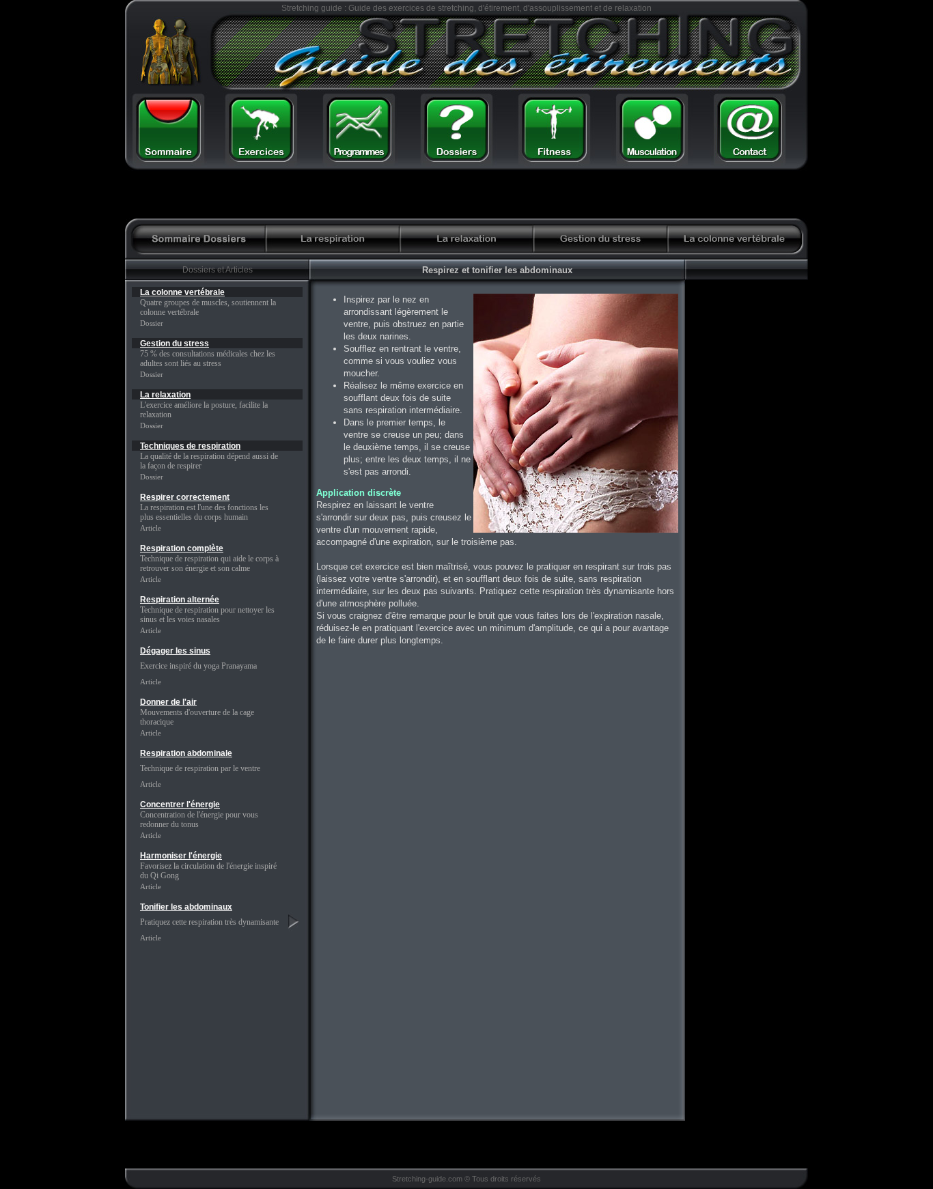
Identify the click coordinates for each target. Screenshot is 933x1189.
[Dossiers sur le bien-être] (456, 156)
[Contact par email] (750, 156)
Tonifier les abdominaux (186, 907)
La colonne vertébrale (182, 292)
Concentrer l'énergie (180, 804)
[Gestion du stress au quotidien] (600, 249)
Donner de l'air (168, 702)
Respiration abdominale (186, 753)
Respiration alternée (179, 599)
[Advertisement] (635, 194)
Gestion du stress (174, 343)
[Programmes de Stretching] (359, 156)
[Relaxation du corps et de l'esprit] (466, 249)
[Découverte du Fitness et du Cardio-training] (555, 156)
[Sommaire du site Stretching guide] (168, 156)
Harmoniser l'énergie (181, 856)
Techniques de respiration (190, 446)
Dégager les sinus (175, 651)
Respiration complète (181, 548)
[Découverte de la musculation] (652, 156)
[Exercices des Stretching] (261, 156)
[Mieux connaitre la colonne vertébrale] (734, 249)
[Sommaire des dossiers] (199, 249)
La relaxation (165, 395)
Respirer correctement (184, 497)
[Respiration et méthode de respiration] (333, 249)
